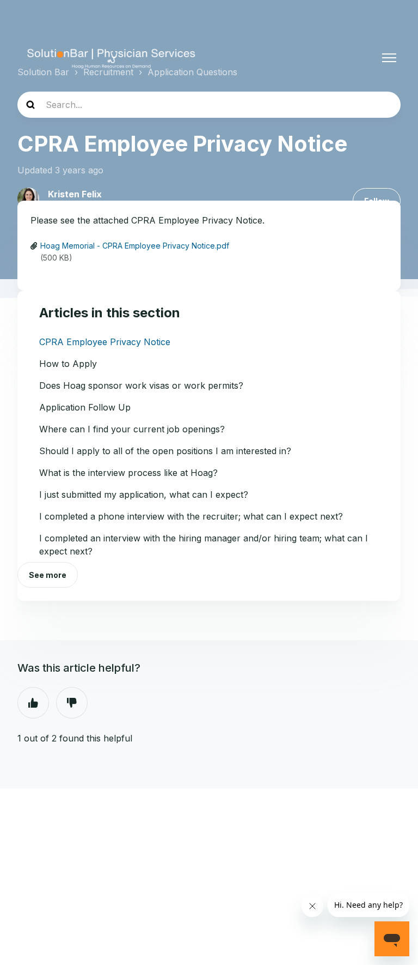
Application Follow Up (85, 407)
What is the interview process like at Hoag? (128, 472)
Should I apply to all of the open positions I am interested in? (165, 450)
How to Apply (68, 363)
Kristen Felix (75, 194)
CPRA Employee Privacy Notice (104, 341)
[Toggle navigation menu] (389, 58)
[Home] (111, 57)
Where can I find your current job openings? (132, 429)
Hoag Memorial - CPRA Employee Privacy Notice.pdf (134, 245)
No (72, 703)
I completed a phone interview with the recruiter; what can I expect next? (191, 516)
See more (47, 575)
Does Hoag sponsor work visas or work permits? (141, 385)
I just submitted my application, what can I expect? (143, 494)
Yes (33, 703)
